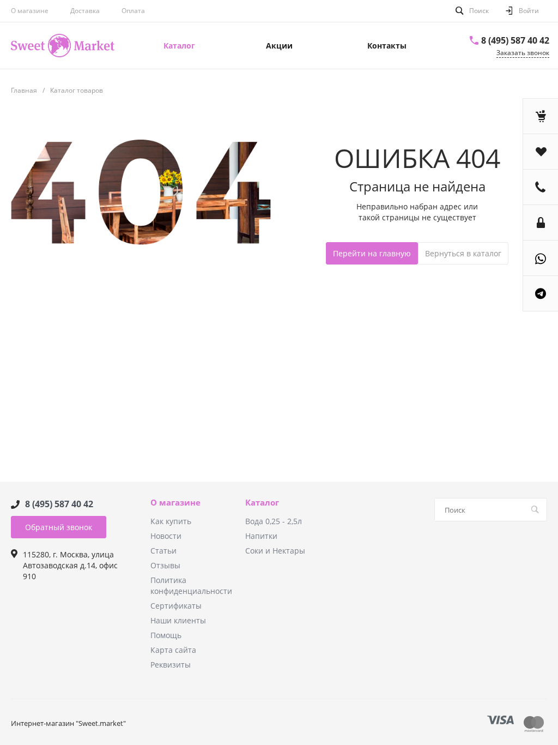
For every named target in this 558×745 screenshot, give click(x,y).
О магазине (29, 10)
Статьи (163, 550)
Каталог (262, 503)
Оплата (133, 10)
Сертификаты (176, 605)
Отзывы (165, 565)
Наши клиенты (178, 620)
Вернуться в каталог (463, 253)
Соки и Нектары (275, 550)
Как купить (170, 521)
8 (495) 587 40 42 (515, 40)
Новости (165, 536)
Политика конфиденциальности (191, 585)
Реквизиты (170, 664)
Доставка (85, 10)
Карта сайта (173, 650)
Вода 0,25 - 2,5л (273, 521)
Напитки (261, 536)
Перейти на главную (372, 253)
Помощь (165, 635)
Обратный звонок (58, 527)
